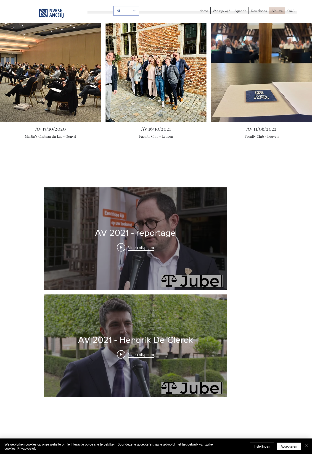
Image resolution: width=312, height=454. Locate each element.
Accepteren (289, 446)
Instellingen (262, 446)
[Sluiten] (306, 446)
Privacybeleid (27, 448)
